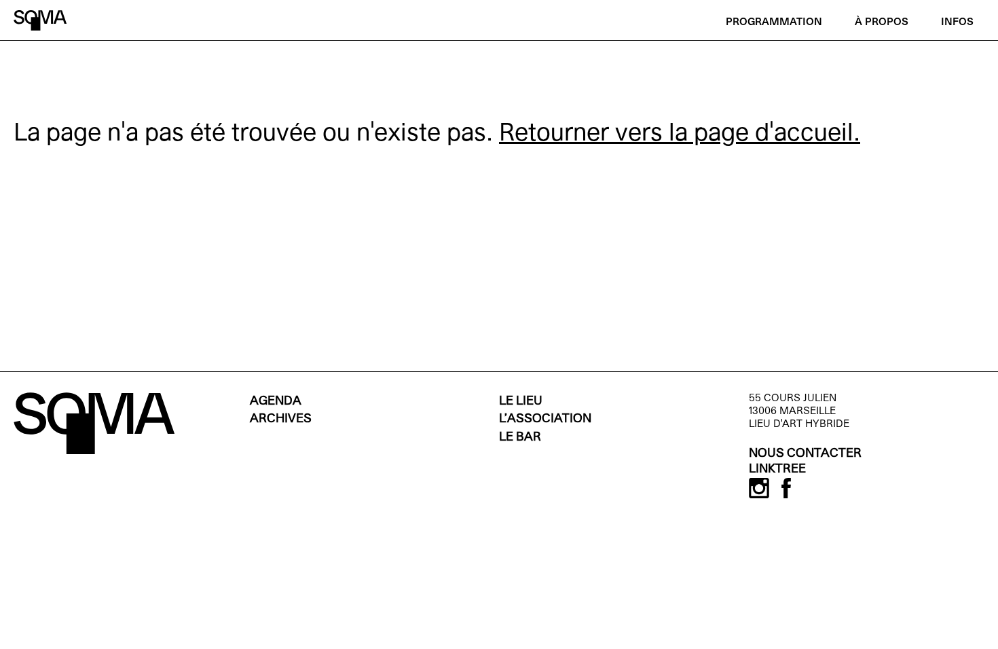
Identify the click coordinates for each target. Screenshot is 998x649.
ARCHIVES (281, 419)
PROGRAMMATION (774, 22)
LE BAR (520, 437)
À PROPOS (881, 22)
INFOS (957, 22)
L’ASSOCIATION (545, 419)
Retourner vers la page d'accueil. (679, 134)
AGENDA (275, 401)
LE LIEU (520, 401)
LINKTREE (777, 469)
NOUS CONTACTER (805, 453)
